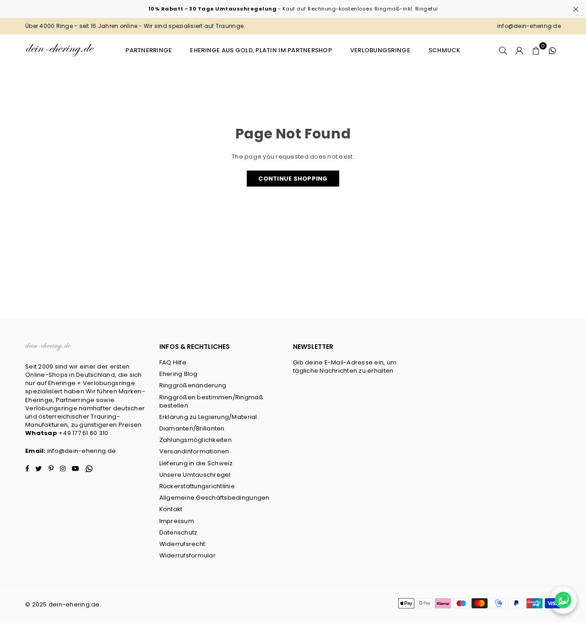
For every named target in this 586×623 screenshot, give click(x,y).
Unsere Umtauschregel (195, 474)
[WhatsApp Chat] (563, 600)
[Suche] (503, 50)
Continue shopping (292, 178)
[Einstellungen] (519, 50)
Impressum (176, 521)
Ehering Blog (178, 373)
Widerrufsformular (187, 555)
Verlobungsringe (380, 50)
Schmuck (445, 50)
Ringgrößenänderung (193, 385)
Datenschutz (178, 532)
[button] (536, 50)
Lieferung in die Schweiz (196, 463)
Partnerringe (148, 50)
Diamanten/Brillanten (192, 428)
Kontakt (171, 509)
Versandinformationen (194, 451)
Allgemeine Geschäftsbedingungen (214, 497)
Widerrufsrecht (182, 544)
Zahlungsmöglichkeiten (195, 440)
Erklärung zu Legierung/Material (208, 417)
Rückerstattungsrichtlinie (197, 486)
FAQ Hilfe (172, 362)
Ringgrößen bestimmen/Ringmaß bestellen (211, 401)
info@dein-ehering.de (81, 451)
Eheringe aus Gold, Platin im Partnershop (260, 50)
